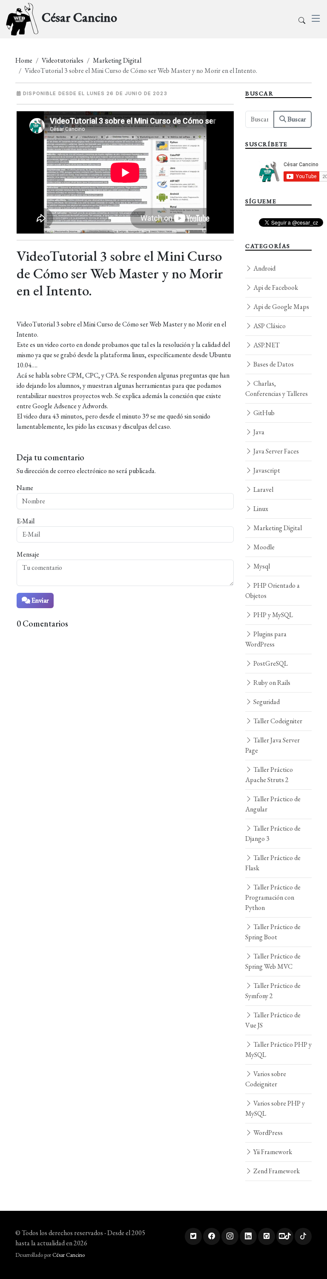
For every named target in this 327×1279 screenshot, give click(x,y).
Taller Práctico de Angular (273, 804)
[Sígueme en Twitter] (193, 1236)
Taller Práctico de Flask (273, 862)
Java (258, 431)
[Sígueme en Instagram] (229, 1236)
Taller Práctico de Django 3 (273, 833)
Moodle (263, 547)
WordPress (267, 1132)
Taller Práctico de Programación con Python (273, 897)
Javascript (266, 470)
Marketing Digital (117, 60)
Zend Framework (276, 1170)
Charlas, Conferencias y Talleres (276, 388)
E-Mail (25, 521)
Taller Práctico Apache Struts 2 (269, 774)
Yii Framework (272, 1151)
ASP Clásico (269, 325)
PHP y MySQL (272, 614)
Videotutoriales (62, 60)
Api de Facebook (275, 287)
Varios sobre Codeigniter (265, 1078)
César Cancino (68, 1255)
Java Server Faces (275, 451)
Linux (260, 508)
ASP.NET (266, 345)
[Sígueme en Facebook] (211, 1236)
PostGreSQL (270, 663)
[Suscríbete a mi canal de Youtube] (284, 1236)
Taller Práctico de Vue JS (273, 1020)
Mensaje (28, 554)
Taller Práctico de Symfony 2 (273, 990)
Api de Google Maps (280, 306)
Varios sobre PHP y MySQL (275, 1108)
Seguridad (266, 701)
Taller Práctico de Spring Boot (273, 931)
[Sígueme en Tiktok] (303, 1236)
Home (23, 60)
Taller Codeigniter (277, 720)
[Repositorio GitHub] (266, 1236)
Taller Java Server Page (272, 745)
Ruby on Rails (271, 682)
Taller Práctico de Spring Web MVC (273, 961)
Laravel (262, 489)
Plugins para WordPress (266, 639)
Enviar (39, 600)
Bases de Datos (273, 364)
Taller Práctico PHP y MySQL (278, 1049)
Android (263, 268)
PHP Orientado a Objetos (272, 590)
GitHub (263, 412)
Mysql (261, 566)
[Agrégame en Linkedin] (248, 1236)
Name (25, 487)
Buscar (296, 119)
